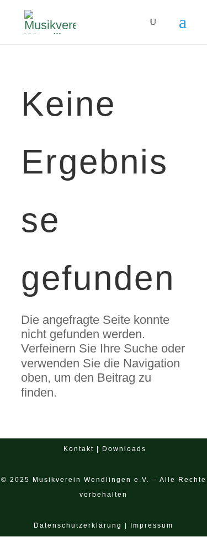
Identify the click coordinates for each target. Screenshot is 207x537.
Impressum (151, 525)
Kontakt (78, 449)
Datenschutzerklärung (78, 525)
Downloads (124, 449)
